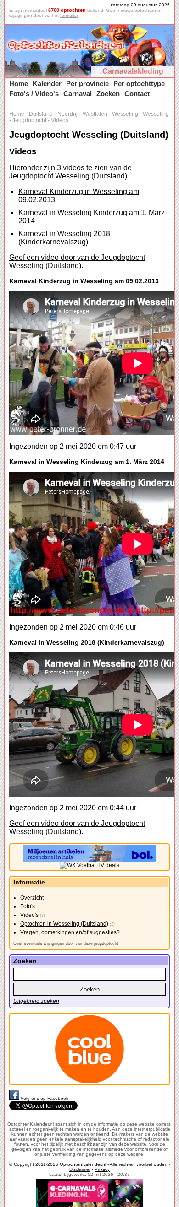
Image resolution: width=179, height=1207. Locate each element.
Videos (59, 120)
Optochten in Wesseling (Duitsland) (64, 924)
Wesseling (125, 114)
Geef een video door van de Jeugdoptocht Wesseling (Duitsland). (77, 261)
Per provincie (87, 83)
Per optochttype (139, 83)
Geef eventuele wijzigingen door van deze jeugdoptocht (65, 943)
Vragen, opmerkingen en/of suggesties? (70, 932)
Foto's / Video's (34, 93)
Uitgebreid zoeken (36, 1001)
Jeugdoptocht (29, 120)
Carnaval (77, 93)
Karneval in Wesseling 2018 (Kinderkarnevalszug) (64, 238)
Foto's (27, 906)
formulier (69, 15)
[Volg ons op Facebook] (15, 1098)
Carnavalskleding (132, 71)
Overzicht (32, 897)
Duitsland (41, 114)
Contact (137, 93)
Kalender (47, 83)
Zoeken (108, 93)
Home (18, 83)
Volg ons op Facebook (44, 1098)
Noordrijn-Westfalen (82, 114)
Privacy (102, 1169)
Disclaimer (79, 1169)
